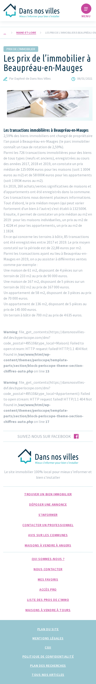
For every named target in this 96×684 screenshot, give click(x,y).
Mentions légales (47, 638)
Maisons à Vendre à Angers (48, 545)
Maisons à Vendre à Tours (48, 610)
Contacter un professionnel (47, 525)
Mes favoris (48, 579)
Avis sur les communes (48, 535)
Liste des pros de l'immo (48, 600)
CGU (48, 647)
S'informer (48, 515)
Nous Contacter (48, 569)
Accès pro (48, 589)
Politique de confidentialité (48, 656)
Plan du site (48, 629)
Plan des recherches (48, 665)
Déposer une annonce (48, 504)
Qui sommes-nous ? (48, 559)
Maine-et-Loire (26, 32)
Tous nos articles (48, 675)
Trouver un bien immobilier (48, 494)
